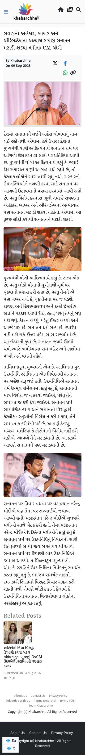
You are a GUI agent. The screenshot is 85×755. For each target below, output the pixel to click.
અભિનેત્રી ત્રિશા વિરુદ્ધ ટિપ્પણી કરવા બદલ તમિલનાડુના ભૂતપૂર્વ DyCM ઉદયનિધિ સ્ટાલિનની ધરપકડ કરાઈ (23, 657)
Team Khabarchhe (41, 706)
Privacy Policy (58, 696)
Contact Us (38, 696)
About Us (20, 696)
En (13, 740)
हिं (13, 748)
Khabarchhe (20, 61)
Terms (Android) (45, 701)
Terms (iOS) (67, 701)
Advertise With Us (18, 701)
